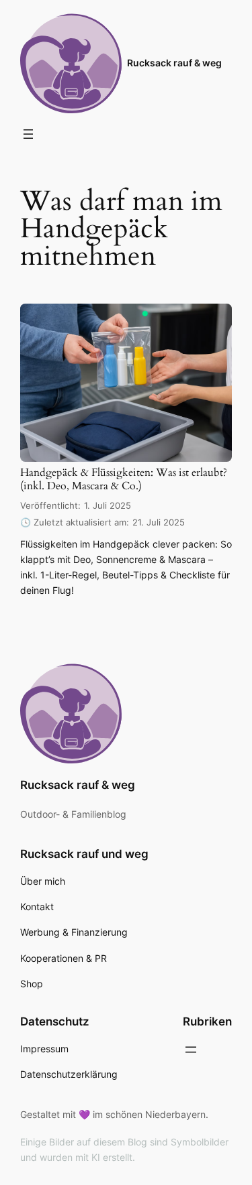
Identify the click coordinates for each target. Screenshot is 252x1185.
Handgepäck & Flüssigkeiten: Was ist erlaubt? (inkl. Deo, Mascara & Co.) (123, 479)
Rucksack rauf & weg (174, 62)
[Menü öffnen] (28, 134)
